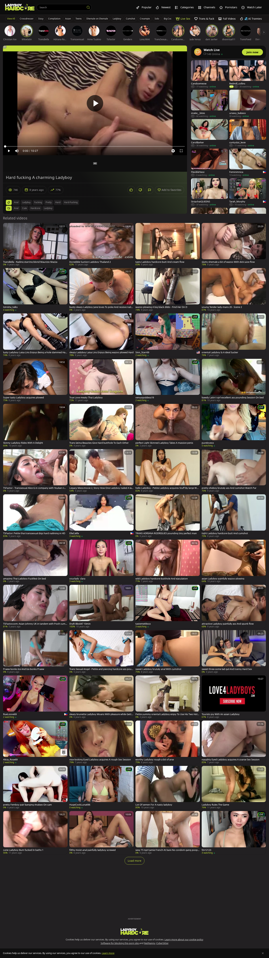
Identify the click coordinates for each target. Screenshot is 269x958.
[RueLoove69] (35, 697)
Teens (79, 18)
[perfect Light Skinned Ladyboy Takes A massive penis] (167, 425)
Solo (157, 18)
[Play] (95, 103)
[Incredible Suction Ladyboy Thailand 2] (101, 244)
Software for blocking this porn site (120, 943)
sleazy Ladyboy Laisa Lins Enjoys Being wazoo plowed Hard (101, 352)
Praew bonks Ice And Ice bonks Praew (23, 669)
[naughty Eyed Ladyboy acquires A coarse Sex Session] (234, 742)
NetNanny (149, 943)
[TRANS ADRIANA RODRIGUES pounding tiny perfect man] (167, 516)
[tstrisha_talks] (35, 290)
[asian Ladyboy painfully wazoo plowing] (234, 561)
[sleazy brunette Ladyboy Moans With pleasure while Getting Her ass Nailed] (101, 697)
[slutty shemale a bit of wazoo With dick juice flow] (234, 244)
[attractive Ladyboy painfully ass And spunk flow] (234, 606)
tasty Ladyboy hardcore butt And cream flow (159, 262)
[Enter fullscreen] (181, 150)
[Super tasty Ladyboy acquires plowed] (35, 380)
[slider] (95, 146)
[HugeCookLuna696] (101, 787)
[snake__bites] (209, 104)
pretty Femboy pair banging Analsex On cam (27, 805)
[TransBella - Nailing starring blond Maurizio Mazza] (35, 244)
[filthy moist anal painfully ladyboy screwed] (101, 833)
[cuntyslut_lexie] (247, 133)
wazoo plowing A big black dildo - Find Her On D (161, 307)
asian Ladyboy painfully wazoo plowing (223, 578)
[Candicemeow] (209, 74)
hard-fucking (71, 202)
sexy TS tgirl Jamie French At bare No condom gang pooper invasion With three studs (167, 850)
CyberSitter (162, 943)
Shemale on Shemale (97, 18)
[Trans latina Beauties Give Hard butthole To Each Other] (101, 425)
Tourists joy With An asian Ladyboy (221, 714)
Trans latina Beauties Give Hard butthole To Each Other (99, 443)
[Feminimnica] (247, 163)
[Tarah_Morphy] (247, 192)
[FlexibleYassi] (209, 163)
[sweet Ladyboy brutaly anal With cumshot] (167, 652)
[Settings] (173, 150)
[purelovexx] (234, 425)
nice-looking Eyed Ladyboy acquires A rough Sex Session (100, 759)
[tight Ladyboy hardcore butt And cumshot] (234, 516)
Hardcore (35, 208)
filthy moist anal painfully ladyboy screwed (92, 850)
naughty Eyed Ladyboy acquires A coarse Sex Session (230, 759)
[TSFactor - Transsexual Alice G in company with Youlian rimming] (35, 471)
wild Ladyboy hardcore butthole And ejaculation (161, 578)
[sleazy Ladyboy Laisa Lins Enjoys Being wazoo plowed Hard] (101, 335)
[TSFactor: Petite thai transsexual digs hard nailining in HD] (35, 516)
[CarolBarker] (209, 133)
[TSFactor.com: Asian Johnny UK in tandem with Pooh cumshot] (35, 606)
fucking (38, 202)
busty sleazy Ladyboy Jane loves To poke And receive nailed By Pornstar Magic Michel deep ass (100, 307)
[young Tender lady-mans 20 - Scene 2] (234, 290)
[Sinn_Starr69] (167, 335)
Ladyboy (117, 18)
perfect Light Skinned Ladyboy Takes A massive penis (164, 443)
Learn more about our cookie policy (184, 939)
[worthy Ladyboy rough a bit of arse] (167, 742)
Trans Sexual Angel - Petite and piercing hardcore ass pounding (101, 669)
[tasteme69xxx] (167, 606)
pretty (49, 202)
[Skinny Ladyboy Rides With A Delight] (35, 425)
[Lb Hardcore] (19, 7)
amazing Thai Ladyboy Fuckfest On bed (24, 578)
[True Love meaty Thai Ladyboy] (101, 380)
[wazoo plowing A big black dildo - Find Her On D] (167, 290)
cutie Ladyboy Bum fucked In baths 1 (23, 850)
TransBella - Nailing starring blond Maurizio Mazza (30, 262)
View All (11, 18)
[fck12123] (234, 833)
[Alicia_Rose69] (35, 742)
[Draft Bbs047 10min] (101, 606)
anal (16, 202)
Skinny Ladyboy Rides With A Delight (23, 443)
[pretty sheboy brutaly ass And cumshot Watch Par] (234, 471)
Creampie (145, 18)
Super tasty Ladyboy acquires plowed (23, 397)
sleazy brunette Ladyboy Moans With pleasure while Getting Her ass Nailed (101, 714)
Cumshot (130, 18)
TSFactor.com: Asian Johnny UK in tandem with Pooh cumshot (34, 624)
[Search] (88, 7)
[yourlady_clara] (101, 561)
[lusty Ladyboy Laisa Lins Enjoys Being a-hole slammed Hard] (35, 335)
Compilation (54, 18)
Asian (68, 18)
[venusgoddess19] (167, 380)
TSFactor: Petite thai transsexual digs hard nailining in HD (34, 533)
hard (57, 202)
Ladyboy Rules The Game (215, 805)
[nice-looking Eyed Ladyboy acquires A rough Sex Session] (101, 742)
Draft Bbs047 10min (80, 624)
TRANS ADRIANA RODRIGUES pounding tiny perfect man (166, 533)
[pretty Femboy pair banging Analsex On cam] (35, 787)
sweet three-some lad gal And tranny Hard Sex (227, 669)
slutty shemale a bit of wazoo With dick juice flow (228, 262)
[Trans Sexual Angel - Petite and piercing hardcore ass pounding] (101, 652)
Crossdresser (26, 18)
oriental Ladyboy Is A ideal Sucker (220, 352)
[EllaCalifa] (101, 516)
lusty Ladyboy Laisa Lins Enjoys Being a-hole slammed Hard (34, 352)
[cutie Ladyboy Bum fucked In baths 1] (35, 833)
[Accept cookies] (262, 953)
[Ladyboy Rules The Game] (234, 787)
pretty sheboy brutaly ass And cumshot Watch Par (229, 488)
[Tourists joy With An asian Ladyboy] (234, 697)
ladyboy (26, 202)
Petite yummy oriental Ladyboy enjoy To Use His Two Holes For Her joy (167, 714)
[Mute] (16, 150)
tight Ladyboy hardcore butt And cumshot (225, 533)
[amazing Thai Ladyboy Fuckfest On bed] (35, 561)
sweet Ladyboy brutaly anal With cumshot (158, 669)
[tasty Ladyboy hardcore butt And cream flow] (167, 244)
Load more (134, 860)
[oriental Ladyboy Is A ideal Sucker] (234, 335)
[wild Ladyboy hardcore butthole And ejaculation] (167, 561)
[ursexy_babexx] (247, 104)
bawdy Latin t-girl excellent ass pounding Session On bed (233, 397)
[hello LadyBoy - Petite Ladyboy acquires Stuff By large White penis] (167, 471)
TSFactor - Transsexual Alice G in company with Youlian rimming (34, 488)
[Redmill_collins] (247, 74)
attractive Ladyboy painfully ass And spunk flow (228, 624)
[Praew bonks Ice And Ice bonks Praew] (35, 652)
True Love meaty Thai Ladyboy (86, 397)
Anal (16, 208)
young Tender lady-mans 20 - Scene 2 (222, 307)
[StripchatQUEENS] (209, 192)
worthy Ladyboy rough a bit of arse (154, 759)
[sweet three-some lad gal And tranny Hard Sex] (234, 652)
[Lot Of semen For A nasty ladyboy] (167, 787)
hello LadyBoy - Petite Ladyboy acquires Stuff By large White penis (167, 488)
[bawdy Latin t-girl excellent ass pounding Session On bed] (234, 380)
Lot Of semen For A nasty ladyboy (153, 805)
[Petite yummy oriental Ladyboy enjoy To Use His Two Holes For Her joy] (167, 697)
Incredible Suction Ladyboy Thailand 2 (90, 262)
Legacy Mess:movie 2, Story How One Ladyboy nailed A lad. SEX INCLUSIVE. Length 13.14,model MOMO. (101, 488)
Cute (24, 208)
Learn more (108, 953)
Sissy (40, 18)
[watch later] (7, 227)
